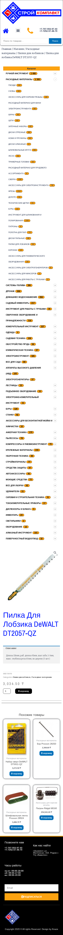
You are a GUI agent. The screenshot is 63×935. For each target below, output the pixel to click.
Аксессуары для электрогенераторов (28, 268)
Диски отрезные (17, 132)
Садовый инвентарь (17, 303)
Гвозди (12, 85)
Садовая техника (15, 338)
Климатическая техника (19, 350)
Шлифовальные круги (19, 150)
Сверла (12, 179)
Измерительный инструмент (22, 326)
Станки (10, 415)
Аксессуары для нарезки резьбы (25, 97)
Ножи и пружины (17, 138)
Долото (12, 197)
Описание (11, 648)
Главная (6, 48)
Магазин (18, 48)
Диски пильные (16, 238)
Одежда (10, 332)
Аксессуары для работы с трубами (26, 279)
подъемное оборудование (21, 391)
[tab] (31, 648)
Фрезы (11, 191)
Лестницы (11, 385)
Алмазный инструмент (19, 533)
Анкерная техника (16, 432)
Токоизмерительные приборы (23, 503)
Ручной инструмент (17, 73)
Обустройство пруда (18, 344)
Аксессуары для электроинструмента (28, 185)
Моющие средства (16, 479)
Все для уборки (14, 485)
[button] (17, 30)
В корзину (23, 691)
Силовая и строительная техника (25, 497)
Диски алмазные (17, 144)
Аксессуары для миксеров (22, 274)
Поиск (55, 41)
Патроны (13, 226)
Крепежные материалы (19, 450)
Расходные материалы (19, 79)
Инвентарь (12, 515)
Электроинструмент (17, 356)
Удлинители (12, 491)
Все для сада (13, 362)
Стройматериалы (16, 462)
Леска (11, 156)
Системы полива (15, 285)
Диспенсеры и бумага (18, 509)
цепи (11, 120)
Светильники (13, 521)
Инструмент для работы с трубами (26, 309)
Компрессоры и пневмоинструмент (26, 444)
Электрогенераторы (17, 379)
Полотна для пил (17, 232)
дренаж (10, 291)
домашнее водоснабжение (21, 297)
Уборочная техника (17, 456)
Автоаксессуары (15, 474)
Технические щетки (18, 203)
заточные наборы (17, 126)
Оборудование (14, 527)
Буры (11, 209)
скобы (11, 91)
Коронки (12, 250)
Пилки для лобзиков (31, 53)
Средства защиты (16, 468)
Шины (11, 115)
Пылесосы (12, 438)
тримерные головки (18, 162)
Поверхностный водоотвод (22, 539)
